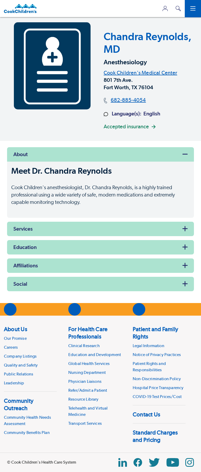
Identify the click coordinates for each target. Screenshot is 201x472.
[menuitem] (30, 356)
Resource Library (83, 399)
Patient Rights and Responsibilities (149, 366)
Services (23, 229)
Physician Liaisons (85, 381)
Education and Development (94, 354)
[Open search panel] (178, 8)
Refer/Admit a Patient (87, 390)
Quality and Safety (21, 365)
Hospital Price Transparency (158, 387)
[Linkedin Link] (122, 462)
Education (25, 247)
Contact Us (146, 414)
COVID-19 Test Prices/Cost (157, 396)
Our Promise (15, 338)
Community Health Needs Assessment (27, 420)
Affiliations (25, 265)
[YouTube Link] (172, 462)
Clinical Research (84, 345)
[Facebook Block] (137, 462)
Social (20, 284)
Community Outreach (19, 404)
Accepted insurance (126, 126)
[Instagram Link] (189, 462)
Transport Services (85, 423)
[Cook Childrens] (20, 8)
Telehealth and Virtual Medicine (88, 411)
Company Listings (20, 356)
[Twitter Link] (154, 462)
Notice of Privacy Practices (157, 354)
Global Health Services (89, 363)
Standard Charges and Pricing (155, 436)
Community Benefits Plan (27, 432)
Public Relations (19, 374)
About (20, 154)
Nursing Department (87, 372)
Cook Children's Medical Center (140, 73)
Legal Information (148, 345)
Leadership (14, 382)
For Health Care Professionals (88, 333)
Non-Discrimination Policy (157, 378)
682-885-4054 (128, 100)
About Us (15, 329)
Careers (11, 347)
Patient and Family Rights (155, 333)
